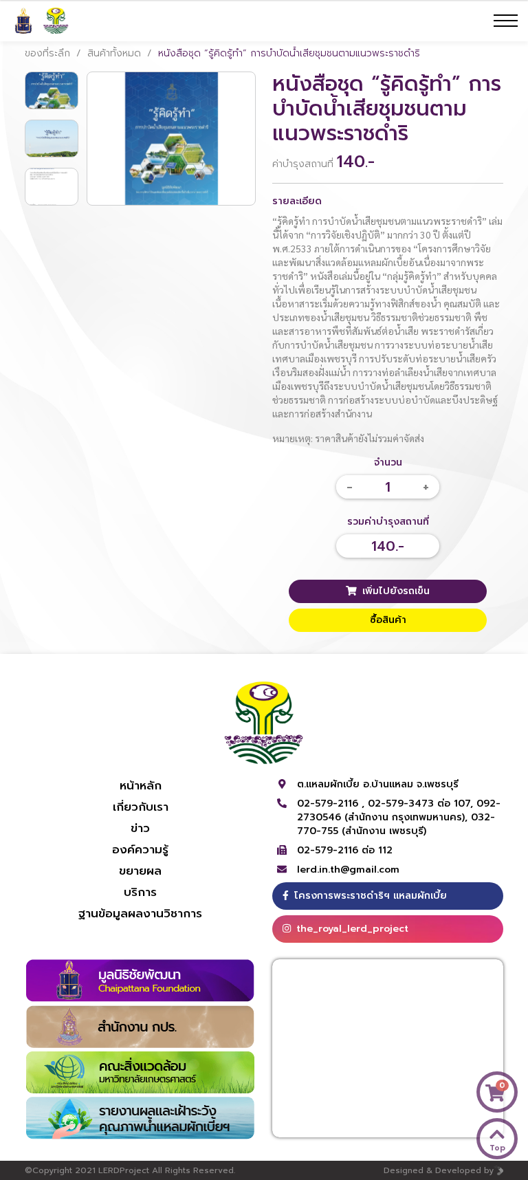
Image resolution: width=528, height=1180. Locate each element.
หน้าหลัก (141, 785)
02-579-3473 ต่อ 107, (422, 803)
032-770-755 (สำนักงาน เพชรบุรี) (396, 824)
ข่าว (140, 828)
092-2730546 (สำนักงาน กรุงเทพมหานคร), (398, 810)
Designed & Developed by (439, 1170)
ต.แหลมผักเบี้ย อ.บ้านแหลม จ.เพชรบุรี (378, 784)
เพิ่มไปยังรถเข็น (396, 591)
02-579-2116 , (332, 803)
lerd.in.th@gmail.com (348, 870)
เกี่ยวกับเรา (140, 807)
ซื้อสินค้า (388, 620)
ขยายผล (140, 870)
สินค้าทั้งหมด (114, 53)
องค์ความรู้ (140, 849)
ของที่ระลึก (47, 53)
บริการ (140, 892)
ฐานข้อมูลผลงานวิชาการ (140, 913)
